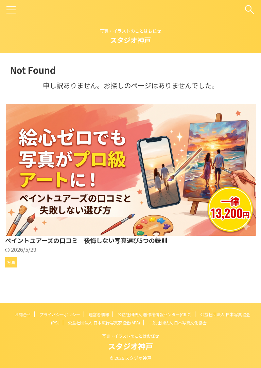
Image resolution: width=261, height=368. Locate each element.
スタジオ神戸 (130, 40)
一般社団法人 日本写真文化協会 (178, 322)
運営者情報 (99, 314)
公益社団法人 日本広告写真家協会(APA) (104, 322)
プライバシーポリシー (59, 314)
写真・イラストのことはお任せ (130, 336)
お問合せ (23, 314)
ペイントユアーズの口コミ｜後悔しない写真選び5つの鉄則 (86, 240)
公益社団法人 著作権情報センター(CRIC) (155, 314)
